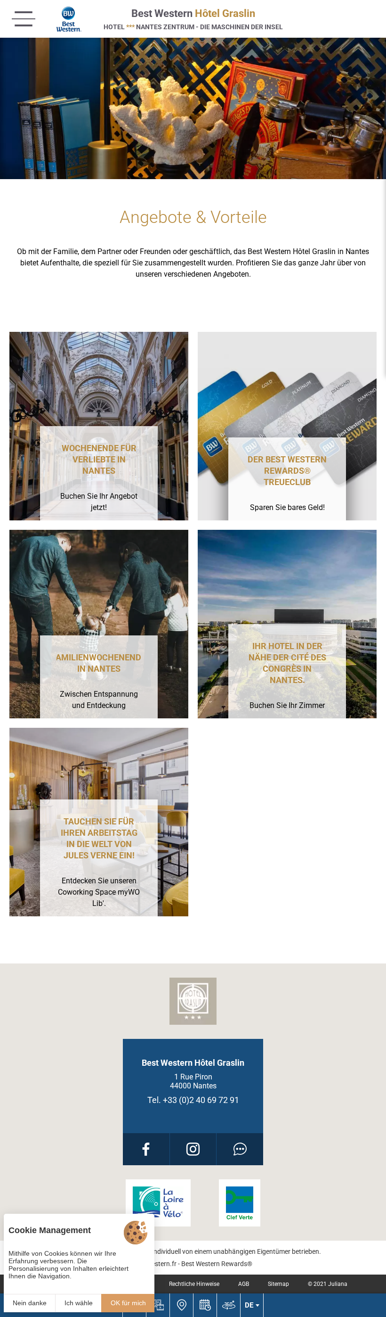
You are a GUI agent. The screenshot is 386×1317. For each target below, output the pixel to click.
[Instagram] (193, 1149)
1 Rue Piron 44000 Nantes (193, 1081)
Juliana (337, 1284)
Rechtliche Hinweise (194, 1284)
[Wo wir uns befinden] (181, 1305)
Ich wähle (78, 1303)
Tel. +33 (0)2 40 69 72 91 (193, 1100)
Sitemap (278, 1284)
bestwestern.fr (155, 1264)
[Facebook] (146, 1149)
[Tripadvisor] (240, 1149)
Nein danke (30, 1303)
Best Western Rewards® (216, 1264)
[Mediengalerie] (157, 1305)
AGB (243, 1284)
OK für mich (128, 1303)
